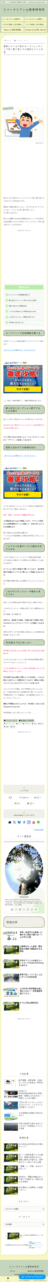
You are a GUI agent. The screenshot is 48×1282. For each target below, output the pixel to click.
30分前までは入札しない (16, 322)
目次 (22, 287)
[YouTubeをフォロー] (34, 822)
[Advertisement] (24, 79)
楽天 (41, 724)
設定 (13, 727)
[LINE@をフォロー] (38, 822)
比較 (7, 727)
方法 (35, 724)
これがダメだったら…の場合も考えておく (22, 317)
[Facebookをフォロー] (24, 822)
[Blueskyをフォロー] (19, 822)
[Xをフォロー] (14, 822)
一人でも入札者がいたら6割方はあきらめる (22, 311)
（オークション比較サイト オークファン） (19, 350)
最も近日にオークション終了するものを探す (23, 300)
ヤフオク (27, 724)
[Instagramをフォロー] (29, 822)
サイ (19, 724)
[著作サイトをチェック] (10, 822)
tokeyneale (24, 897)
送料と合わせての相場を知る (18, 306)
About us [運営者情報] (35, 1271)
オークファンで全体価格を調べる (19, 295)
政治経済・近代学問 (27, 720)
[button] (31, 803)
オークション (10, 724)
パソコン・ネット (11, 720)
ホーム (12, 1271)
